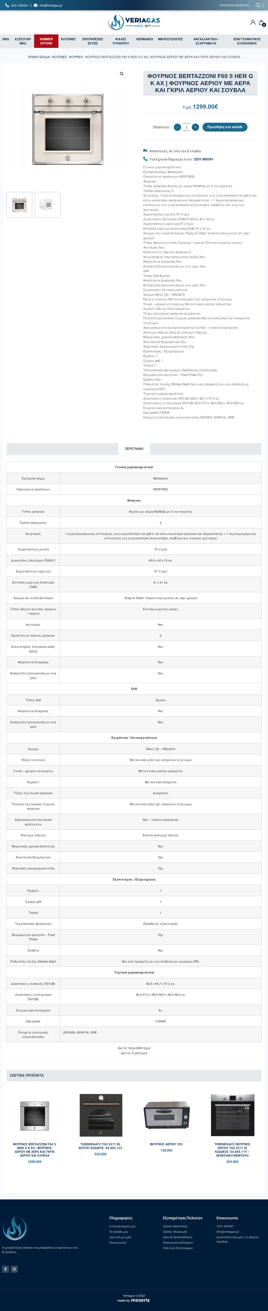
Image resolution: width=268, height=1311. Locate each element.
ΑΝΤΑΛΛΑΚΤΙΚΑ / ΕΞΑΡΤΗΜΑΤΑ (206, 41)
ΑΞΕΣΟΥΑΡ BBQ (23, 41)
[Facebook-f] (5, 1269)
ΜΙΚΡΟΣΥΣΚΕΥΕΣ (170, 39)
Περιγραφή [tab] (134, 449)
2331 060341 (20, 5)
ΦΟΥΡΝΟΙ (76, 57)
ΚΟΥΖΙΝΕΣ (68, 39)
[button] (122, 74)
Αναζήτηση (258, 5)
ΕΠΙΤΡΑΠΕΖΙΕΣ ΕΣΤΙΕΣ (92, 41)
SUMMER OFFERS (46, 41)
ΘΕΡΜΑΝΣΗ (144, 39)
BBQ (6, 39)
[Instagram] (14, 1269)
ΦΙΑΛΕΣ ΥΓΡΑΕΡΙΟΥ (120, 41)
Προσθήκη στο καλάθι (224, 127)
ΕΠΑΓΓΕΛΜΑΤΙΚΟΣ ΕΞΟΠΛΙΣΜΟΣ (247, 41)
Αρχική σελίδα (39, 57)
